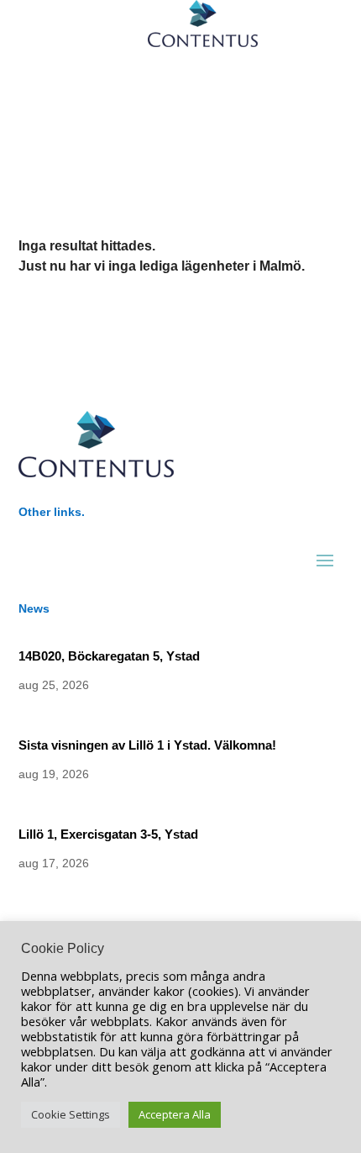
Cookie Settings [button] (70, 1114)
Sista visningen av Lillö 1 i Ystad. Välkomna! (147, 745)
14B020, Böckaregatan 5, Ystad (109, 656)
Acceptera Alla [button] (175, 1114)
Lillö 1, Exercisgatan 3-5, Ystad (108, 834)
